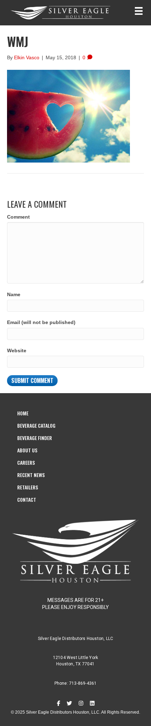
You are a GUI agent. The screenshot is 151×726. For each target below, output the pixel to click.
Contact (26, 499)
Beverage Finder (34, 437)
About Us (27, 450)
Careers (26, 462)
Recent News (31, 474)
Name (13, 294)
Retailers (27, 487)
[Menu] (139, 11)
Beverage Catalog (36, 425)
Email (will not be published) (41, 322)
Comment (18, 217)
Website (16, 350)
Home (22, 413)
